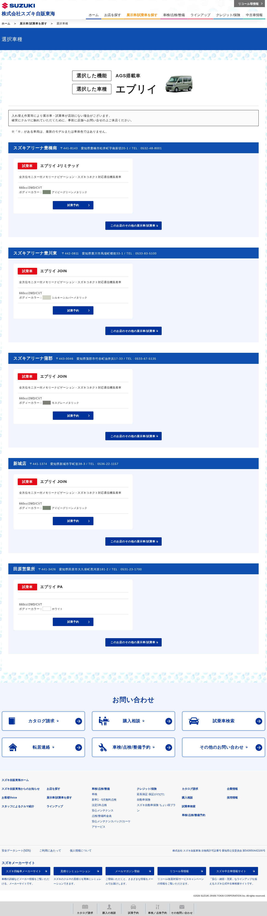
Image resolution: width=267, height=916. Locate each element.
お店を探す (53, 788)
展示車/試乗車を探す (33, 23)
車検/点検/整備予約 (193, 815)
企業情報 (232, 788)
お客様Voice (9, 797)
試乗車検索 (188, 806)
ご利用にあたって (50, 850)
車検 (94, 794)
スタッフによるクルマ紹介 (18, 806)
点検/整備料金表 (102, 815)
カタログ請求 (190, 788)
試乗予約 (73, 205)
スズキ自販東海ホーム (15, 780)
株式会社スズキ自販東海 (28, 13)
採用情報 (232, 797)
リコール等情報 (179, 871)
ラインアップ (55, 806)
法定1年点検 (99, 805)
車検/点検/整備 (101, 788)
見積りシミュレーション (75, 871)
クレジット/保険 (147, 788)
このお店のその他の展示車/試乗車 (133, 225)
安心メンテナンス (102, 810)
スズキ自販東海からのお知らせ (21, 788)
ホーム (6, 23)
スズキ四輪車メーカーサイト (23, 871)
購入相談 (187, 797)
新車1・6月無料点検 (104, 799)
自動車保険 (143, 799)
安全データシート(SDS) (16, 850)
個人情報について (81, 850)
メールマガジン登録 (127, 871)
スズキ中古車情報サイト (231, 871)
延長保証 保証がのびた (151, 794)
